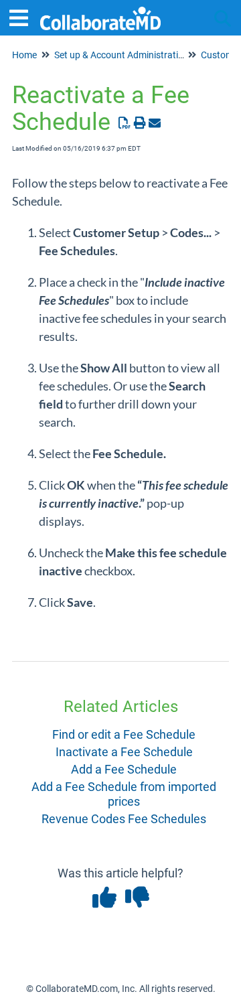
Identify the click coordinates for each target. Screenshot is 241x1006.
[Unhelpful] (137, 902)
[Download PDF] (125, 123)
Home (24, 55)
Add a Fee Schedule (124, 769)
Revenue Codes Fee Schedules (124, 819)
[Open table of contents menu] (23, 16)
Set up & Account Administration (121, 55)
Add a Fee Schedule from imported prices (123, 794)
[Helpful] (105, 902)
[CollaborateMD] (100, 11)
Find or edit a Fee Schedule (123, 734)
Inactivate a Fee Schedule (124, 752)
